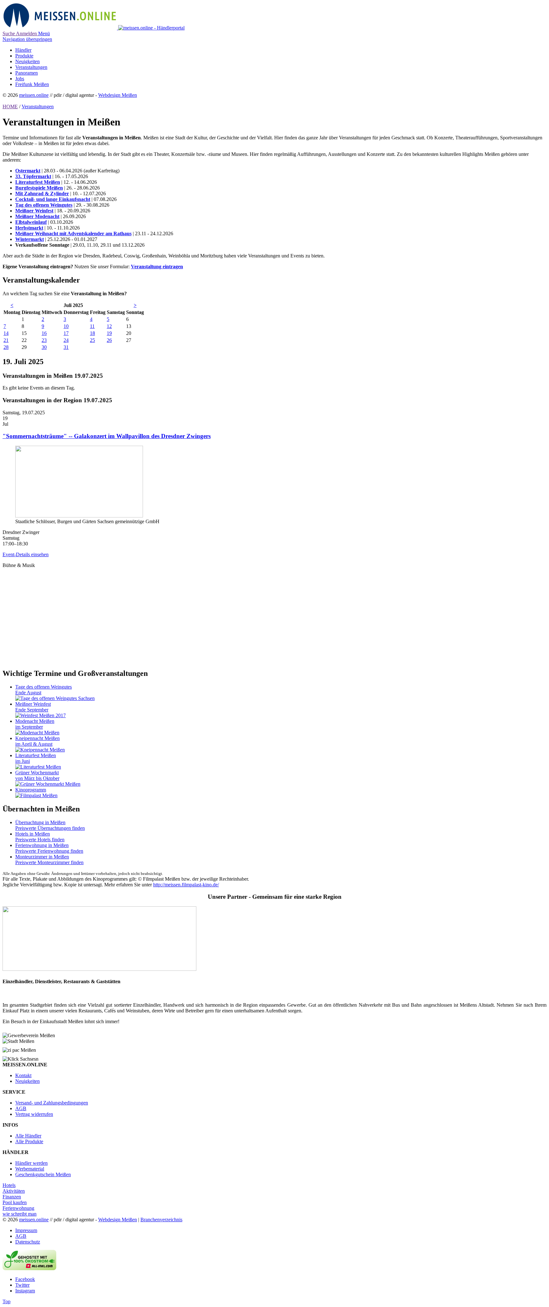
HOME (10, 106)
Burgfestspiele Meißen (39, 187)
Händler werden (31, 1163)
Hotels (9, 1185)
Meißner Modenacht (37, 216)
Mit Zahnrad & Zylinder (42, 193)
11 (92, 326)
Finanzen (12, 1196)
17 (66, 333)
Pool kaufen (15, 1202)
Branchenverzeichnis (161, 1219)
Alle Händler (28, 1135)
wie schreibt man (20, 1214)
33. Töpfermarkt (33, 176)
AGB (20, 1108)
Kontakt (23, 1075)
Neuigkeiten (27, 1081)
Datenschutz (27, 1241)
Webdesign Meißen (117, 95)
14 (6, 333)
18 (92, 333)
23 (44, 340)
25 (92, 340)
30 (44, 347)
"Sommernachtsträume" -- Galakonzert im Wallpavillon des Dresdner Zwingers (107, 436)
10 (66, 326)
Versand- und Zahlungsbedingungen (51, 1102)
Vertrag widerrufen (34, 1114)
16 (44, 333)
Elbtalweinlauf (31, 222)
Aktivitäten (14, 1191)
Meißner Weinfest (34, 210)
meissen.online (34, 95)
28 (6, 347)
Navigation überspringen (27, 39)
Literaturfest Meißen (37, 182)
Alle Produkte (29, 1141)
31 (66, 347)
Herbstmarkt (29, 227)
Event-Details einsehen (26, 554)
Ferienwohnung (18, 1208)
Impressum (26, 1230)
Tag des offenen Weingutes (43, 205)
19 (109, 333)
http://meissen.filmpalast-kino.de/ (186, 884)
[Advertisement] (193, 612)
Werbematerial (29, 1168)
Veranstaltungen (38, 106)
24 (66, 340)
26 (109, 340)
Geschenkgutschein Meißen (43, 1174)
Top (6, 1301)
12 (109, 326)
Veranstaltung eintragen (157, 266)
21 (6, 340)
